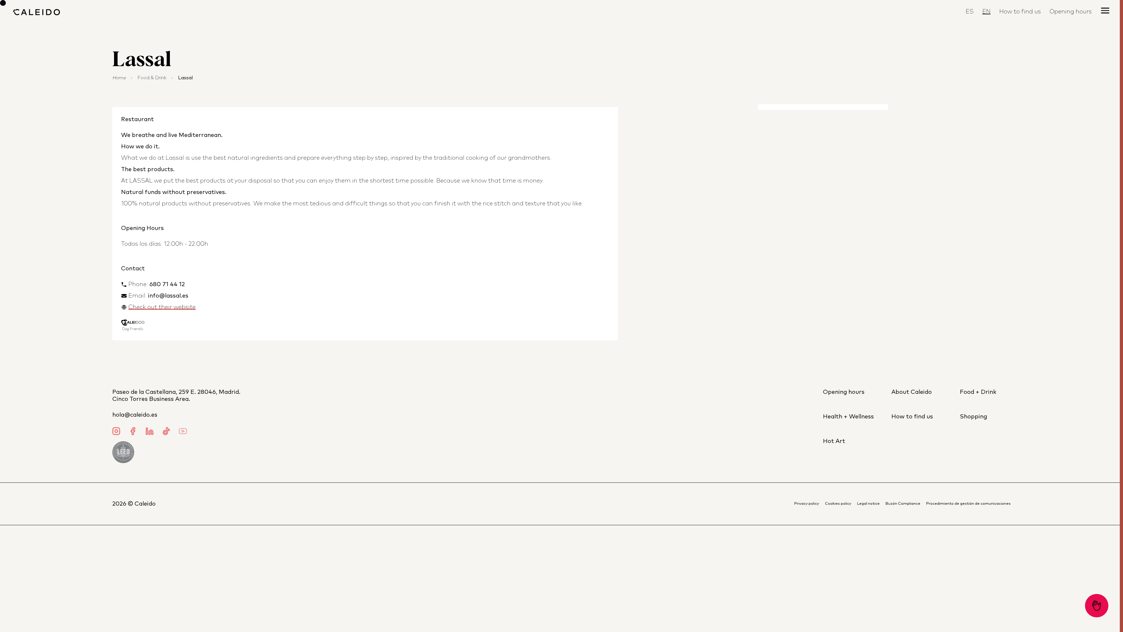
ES (970, 12)
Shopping (973, 417)
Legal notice (868, 504)
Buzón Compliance (903, 504)
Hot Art (834, 441)
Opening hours (843, 392)
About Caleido (911, 392)
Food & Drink (151, 77)
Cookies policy (838, 504)
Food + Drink (978, 392)
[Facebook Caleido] (133, 432)
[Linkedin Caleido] (150, 432)
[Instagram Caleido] (116, 432)
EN (986, 12)
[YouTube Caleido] (183, 432)
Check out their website (162, 307)
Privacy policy (806, 504)
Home (119, 77)
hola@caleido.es (134, 415)
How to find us (1020, 12)
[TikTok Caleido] (166, 432)
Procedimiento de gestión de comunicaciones (968, 504)
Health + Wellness (848, 417)
